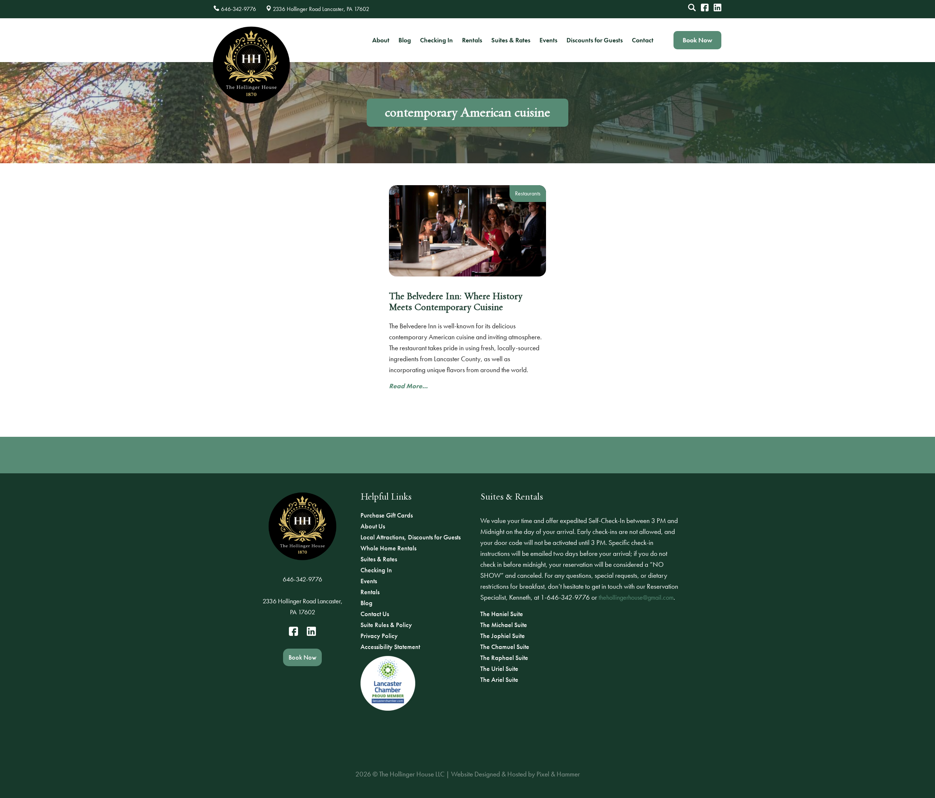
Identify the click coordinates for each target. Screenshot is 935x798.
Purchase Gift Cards (386, 515)
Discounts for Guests (594, 40)
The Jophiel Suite (502, 635)
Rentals (472, 40)
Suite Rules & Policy (386, 625)
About (380, 40)
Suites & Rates (510, 40)
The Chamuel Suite (504, 646)
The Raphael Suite (504, 657)
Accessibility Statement (390, 646)
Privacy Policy (379, 635)
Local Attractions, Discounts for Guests (410, 537)
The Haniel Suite (501, 614)
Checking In (436, 40)
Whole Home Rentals (388, 548)
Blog (404, 40)
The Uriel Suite (499, 668)
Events (548, 40)
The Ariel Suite (499, 679)
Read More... (408, 386)
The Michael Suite (503, 625)
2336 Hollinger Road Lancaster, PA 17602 (303, 606)
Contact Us (374, 614)
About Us (372, 526)
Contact (642, 40)
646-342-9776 (302, 579)
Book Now (697, 40)
